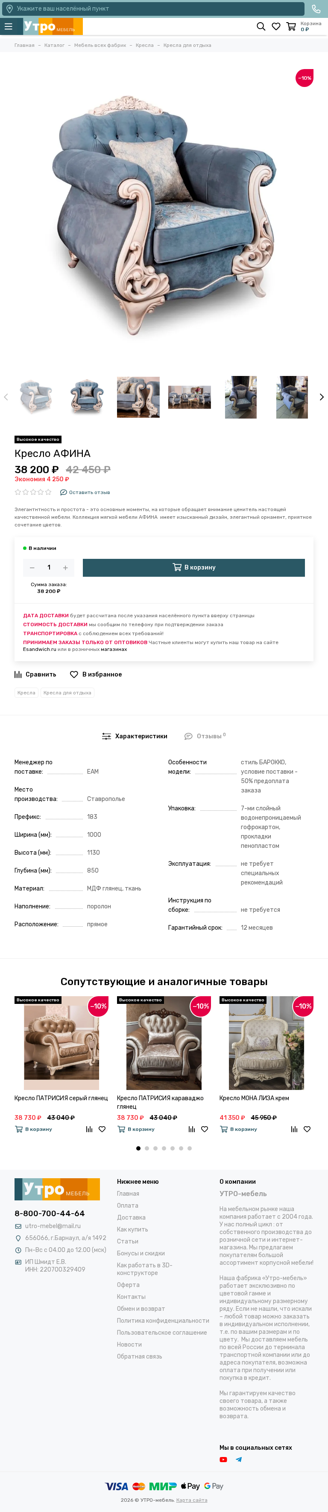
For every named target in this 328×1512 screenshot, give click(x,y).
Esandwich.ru (39, 649)
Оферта (128, 1285)
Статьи (127, 1241)
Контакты (131, 1297)
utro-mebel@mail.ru (53, 1226)
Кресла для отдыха (67, 693)
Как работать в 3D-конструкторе (145, 1269)
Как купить (132, 1229)
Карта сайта (192, 1500)
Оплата (127, 1205)
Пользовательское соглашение (162, 1332)
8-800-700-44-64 (50, 1213)
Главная (128, 1193)
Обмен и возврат (141, 1309)
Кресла (26, 693)
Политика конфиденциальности (163, 1320)
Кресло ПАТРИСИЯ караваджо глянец (160, 1102)
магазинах (114, 649)
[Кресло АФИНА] (164, 218)
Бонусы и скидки (141, 1253)
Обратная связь (139, 1356)
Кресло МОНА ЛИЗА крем (254, 1098)
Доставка (131, 1217)
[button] (138, 1148)
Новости (129, 1344)
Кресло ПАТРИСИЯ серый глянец (61, 1098)
